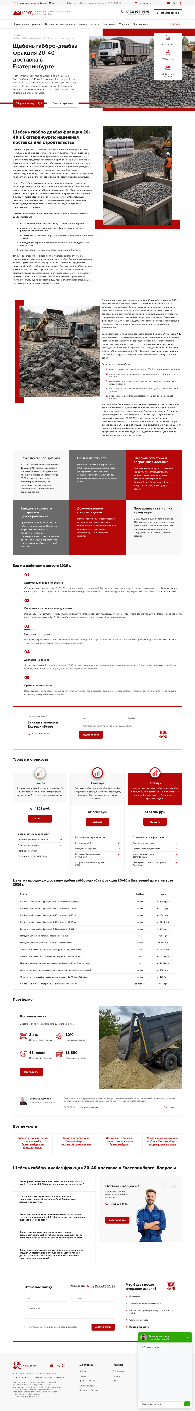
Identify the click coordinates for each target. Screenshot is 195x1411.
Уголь (94, 24)
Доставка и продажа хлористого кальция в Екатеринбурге (119, 1141)
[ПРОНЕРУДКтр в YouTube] (168, 3)
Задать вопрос (91, 734)
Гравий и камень (88, 1380)
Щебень (84, 1371)
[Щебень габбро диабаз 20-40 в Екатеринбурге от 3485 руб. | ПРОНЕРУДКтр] (23, 13)
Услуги (123, 24)
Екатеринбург (23, 3)
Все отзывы (169, 1107)
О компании (118, 1371)
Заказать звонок (170, 12)
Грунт (81, 24)
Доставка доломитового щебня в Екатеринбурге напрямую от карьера (162, 1141)
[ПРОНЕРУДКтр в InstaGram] (180, 3)
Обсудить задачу (25, 103)
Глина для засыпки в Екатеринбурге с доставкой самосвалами (76, 1141)
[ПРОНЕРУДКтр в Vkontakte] (175, 3)
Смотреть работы (63, 103)
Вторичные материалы (59, 24)
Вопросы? (176, 24)
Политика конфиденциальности (49, 1377)
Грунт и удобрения (89, 1390)
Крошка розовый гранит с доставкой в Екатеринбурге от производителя (33, 1142)
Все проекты (31, 1072)
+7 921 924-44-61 (137, 11)
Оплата (116, 1376)
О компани (139, 24)
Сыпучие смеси (87, 1385)
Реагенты (108, 24)
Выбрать (40, 818)
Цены (115, 1380)
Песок (83, 1376)
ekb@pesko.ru (145, 3)
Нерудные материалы (26, 24)
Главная (16, 35)
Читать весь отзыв (89, 1107)
